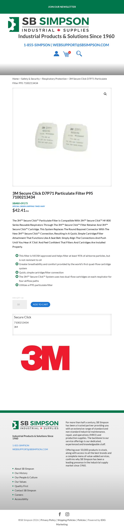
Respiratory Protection (54, 78)
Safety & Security (30, 78)
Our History (21, 473)
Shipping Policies (66, 520)
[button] (105, 94)
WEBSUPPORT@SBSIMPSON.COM (30, 449)
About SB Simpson (24, 468)
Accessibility (21, 499)
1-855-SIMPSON (20, 445)
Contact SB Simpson (25, 490)
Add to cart (40, 304)
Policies (82, 520)
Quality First (21, 486)
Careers (19, 494)
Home (15, 78)
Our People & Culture (26, 477)
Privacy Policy (48, 520)
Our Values (20, 481)
